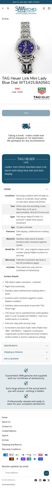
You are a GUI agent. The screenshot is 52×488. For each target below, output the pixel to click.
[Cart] (49, 8)
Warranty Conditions (11, 449)
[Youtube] (44, 480)
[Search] (8, 8)
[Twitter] (48, 480)
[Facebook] (35, 480)
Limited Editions (9, 431)
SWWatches (11, 480)
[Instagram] (40, 480)
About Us (6, 422)
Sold (26, 113)
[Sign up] (46, 473)
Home (4, 417)
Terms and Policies (8, 485)
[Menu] (3, 8)
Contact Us (7, 426)
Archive (5, 440)
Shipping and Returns (12, 444)
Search (5, 435)
